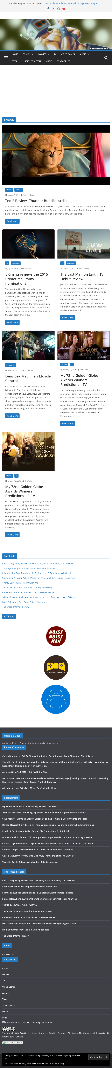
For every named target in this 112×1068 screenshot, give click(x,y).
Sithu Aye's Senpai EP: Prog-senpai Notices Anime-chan (29, 568)
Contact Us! (63, 61)
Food (4, 1017)
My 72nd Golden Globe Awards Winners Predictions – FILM (24, 491)
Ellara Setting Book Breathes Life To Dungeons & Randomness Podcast (36, 573)
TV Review (15, 263)
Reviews (19, 190)
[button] (32, 54)
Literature (10, 365)
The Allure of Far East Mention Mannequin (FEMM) (27, 587)
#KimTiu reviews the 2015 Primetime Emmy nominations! (26, 279)
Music (49, 61)
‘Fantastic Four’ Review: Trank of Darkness (35, 782)
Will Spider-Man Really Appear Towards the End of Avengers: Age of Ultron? (39, 597)
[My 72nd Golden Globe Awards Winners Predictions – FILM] (28, 451)
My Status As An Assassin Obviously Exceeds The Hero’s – (31, 806)
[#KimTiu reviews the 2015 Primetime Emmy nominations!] (28, 244)
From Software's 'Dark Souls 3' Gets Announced (25, 602)
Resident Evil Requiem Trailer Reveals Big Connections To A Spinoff (35, 831)
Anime (82, 54)
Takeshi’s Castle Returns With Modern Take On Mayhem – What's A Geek (38, 762)
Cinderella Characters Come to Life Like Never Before (28, 592)
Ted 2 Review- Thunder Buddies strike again (41, 200)
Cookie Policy (59, 1063)
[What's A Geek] (56, 20)
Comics (26, 54)
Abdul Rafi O (28, 370)
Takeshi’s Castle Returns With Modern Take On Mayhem (30, 862)
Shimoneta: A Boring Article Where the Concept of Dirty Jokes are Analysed (38, 578)
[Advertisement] (56, 95)
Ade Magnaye (9, 788)
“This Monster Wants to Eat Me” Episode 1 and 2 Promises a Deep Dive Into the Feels (44, 818)
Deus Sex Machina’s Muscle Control (28, 378)
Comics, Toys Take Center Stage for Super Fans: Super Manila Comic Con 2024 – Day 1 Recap (48, 843)
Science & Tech (33, 61)
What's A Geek (22, 1033)
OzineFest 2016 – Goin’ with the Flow (29, 772)
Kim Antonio (26, 268)
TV (55, 54)
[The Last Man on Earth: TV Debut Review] (83, 244)
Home (15, 54)
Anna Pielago (28, 195)
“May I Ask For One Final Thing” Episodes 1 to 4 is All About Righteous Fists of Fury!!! (44, 812)
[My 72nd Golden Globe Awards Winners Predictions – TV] (83, 345)
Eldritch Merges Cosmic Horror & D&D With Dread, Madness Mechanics (37, 849)
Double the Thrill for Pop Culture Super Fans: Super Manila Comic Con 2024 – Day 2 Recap (47, 837)
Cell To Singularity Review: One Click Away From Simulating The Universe (38, 563)
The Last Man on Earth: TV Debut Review (82, 276)
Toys (14, 61)
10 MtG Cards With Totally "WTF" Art (20, 582)
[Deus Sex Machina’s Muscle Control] (28, 345)
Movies (42, 54)
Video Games (68, 54)
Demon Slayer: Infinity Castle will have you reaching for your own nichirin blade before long (71, 5)
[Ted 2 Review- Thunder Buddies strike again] (56, 155)
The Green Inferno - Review (15, 606)
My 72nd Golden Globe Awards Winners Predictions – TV (79, 380)
